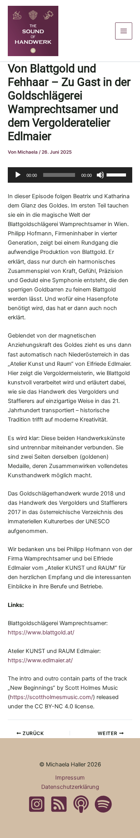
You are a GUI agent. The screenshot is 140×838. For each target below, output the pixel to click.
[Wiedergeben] (18, 175)
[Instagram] (37, 804)
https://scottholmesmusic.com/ (51, 697)
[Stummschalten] (100, 175)
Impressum (70, 777)
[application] (70, 175)
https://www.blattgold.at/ (41, 632)
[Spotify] (103, 804)
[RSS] (59, 804)
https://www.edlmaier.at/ (40, 660)
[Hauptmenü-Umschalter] (123, 30)
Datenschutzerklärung (70, 786)
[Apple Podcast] (81, 804)
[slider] (117, 174)
